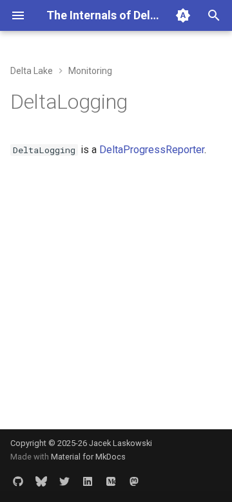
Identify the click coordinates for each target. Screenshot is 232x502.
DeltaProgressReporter (151, 150)
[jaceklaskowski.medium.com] (111, 481)
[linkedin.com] (87, 481)
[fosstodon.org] (134, 481)
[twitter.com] (64, 481)
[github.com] (18, 481)
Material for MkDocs (88, 456)
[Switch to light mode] (183, 15)
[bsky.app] (41, 481)
